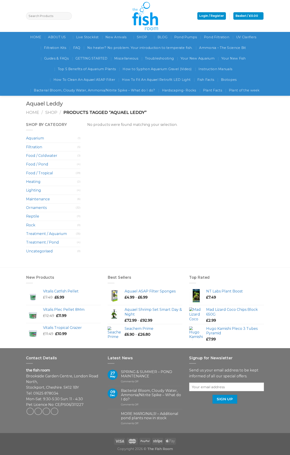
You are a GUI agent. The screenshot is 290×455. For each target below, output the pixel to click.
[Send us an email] (46, 411)
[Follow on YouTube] (54, 411)
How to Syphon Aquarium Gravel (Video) (157, 69)
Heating (33, 182)
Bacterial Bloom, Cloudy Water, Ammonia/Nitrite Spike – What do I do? (94, 90)
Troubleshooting (159, 58)
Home (32, 112)
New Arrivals (115, 37)
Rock (30, 225)
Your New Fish (233, 58)
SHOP (142, 37)
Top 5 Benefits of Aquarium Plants (87, 69)
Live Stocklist (87, 37)
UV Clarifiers (246, 37)
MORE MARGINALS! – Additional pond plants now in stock (149, 416)
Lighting (33, 190)
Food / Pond (37, 164)
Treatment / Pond (42, 242)
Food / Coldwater (41, 155)
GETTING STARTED (91, 58)
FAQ (76, 48)
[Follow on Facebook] (30, 411)
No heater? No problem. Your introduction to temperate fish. (140, 48)
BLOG (162, 37)
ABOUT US (57, 37)
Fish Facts (205, 80)
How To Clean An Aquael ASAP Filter (84, 80)
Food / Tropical (39, 173)
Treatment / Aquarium (46, 234)
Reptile (32, 216)
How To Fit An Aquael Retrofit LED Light (156, 80)
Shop (51, 112)
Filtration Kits (55, 48)
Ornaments (36, 208)
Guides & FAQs (56, 58)
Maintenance (38, 199)
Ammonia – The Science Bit (222, 48)
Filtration (34, 147)
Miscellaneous (126, 58)
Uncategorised (39, 251)
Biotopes (229, 80)
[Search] (67, 16)
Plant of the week (244, 90)
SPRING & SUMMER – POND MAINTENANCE (146, 374)
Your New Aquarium (198, 58)
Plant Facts (212, 90)
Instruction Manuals (215, 69)
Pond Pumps (185, 37)
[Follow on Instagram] (38, 411)
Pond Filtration (216, 37)
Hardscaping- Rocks (179, 90)
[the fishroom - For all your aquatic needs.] (145, 16)
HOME (35, 37)
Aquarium (35, 138)
